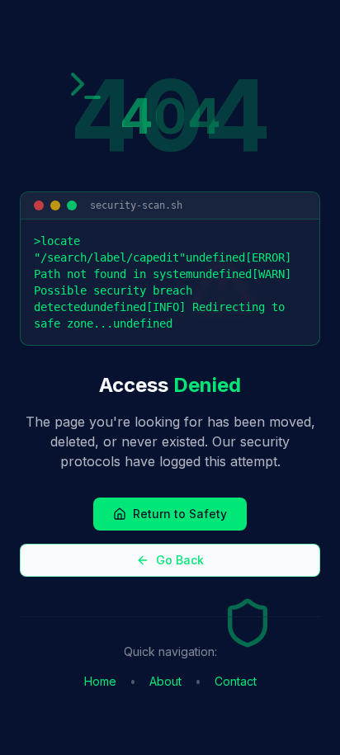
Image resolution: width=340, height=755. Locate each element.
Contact (236, 681)
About (165, 681)
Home (100, 681)
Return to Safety (180, 514)
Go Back (180, 560)
